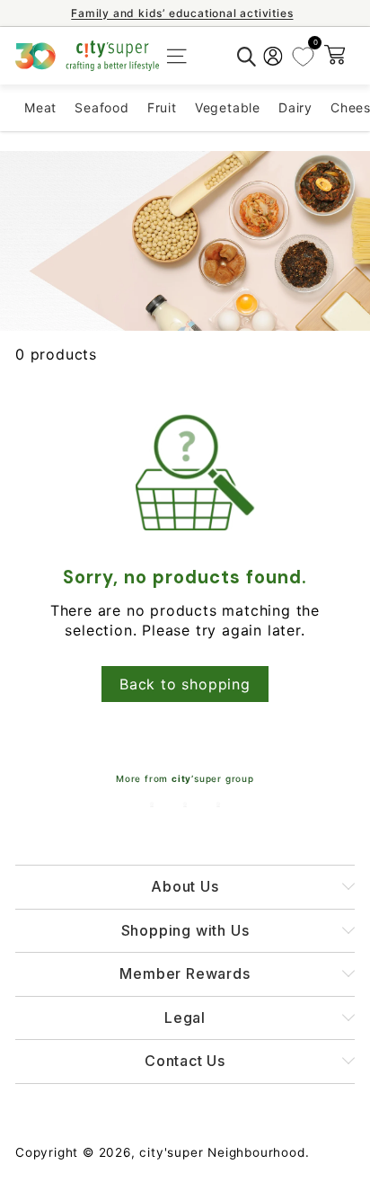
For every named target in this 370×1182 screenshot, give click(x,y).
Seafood (102, 107)
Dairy (295, 107)
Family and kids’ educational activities (186, 13)
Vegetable (227, 107)
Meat (40, 107)
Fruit (162, 107)
